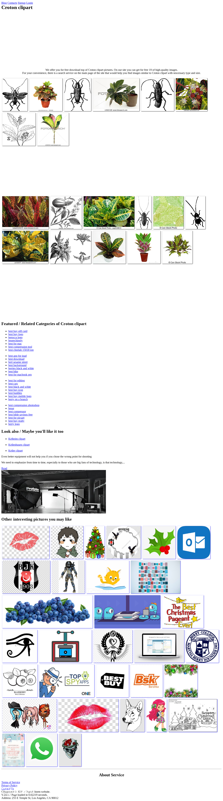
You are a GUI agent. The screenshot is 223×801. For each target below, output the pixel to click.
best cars (13, 383)
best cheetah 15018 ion (21, 349)
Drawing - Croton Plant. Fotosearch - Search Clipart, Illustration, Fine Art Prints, (52, 138)
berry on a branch (18, 399)
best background (17, 365)
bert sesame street (18, 362)
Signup (22, 2)
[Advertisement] (111, 39)
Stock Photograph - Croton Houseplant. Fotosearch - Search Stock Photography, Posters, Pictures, (113, 103)
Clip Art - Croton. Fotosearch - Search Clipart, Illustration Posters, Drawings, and (191, 103)
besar (11, 408)
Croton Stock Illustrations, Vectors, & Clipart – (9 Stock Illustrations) (142, 256)
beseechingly (15, 340)
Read (4, 468)
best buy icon (15, 389)
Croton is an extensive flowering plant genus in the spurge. (177, 256)
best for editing (16, 380)
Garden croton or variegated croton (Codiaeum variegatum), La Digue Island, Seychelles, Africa (23, 221)
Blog (4, 2)
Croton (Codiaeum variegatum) (18, 259)
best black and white (19, 386)
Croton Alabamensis (13, 141)
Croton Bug (142, 224)
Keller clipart (15, 450)
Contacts (12, 2)
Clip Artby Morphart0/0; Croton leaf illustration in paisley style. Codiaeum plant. (166, 220)
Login (29, 2)
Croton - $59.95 (102, 259)
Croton (6, 106)
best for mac (15, 343)
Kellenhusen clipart (19, 444)
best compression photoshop (23, 405)
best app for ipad (17, 355)
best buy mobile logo (19, 396)
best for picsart (16, 417)
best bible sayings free (20, 414)
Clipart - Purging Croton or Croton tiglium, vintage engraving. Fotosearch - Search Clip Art (65, 220)
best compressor (17, 411)
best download (16, 358)
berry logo (14, 424)
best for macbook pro (20, 374)
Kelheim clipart (16, 438)
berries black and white (21, 368)
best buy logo (15, 334)
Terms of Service (10, 782)
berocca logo (15, 337)
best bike (13, 371)
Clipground (17, 790)
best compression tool (20, 346)
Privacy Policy (9, 785)
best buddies (15, 393)
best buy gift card (17, 331)
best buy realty (16, 420)
